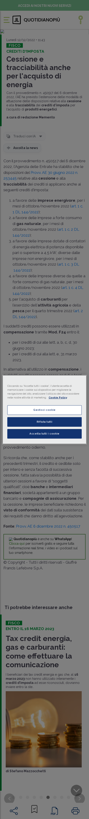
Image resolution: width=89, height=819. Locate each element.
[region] (44, 409)
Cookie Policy (58, 397)
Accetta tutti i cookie (44, 433)
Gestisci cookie (44, 409)
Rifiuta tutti (44, 421)
